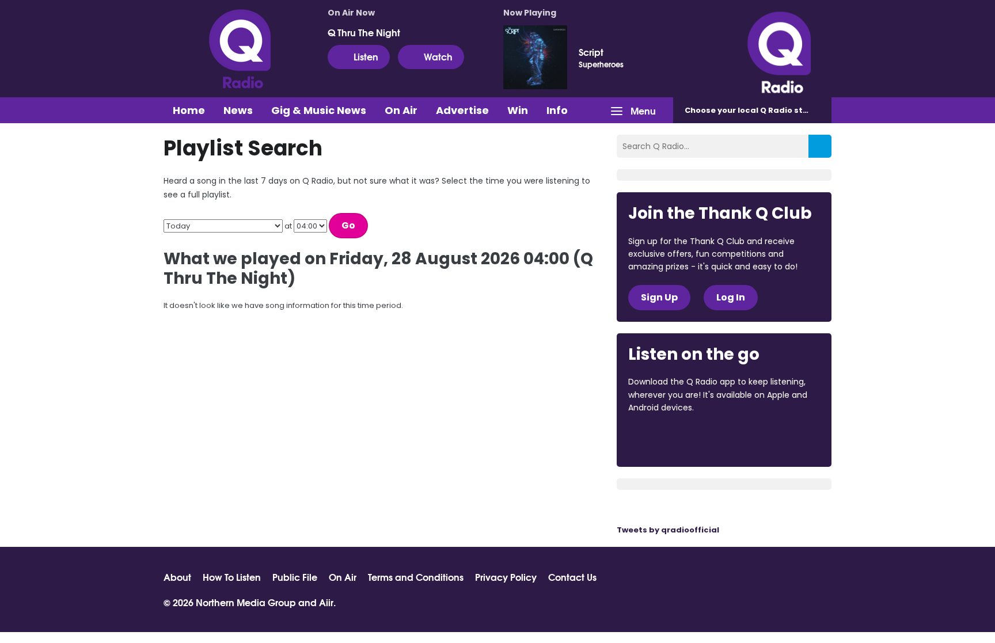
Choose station (755, 110)
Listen (366, 56)
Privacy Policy (506, 577)
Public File (294, 577)
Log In (730, 297)
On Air (401, 110)
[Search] (819, 146)
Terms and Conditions (416, 577)
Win (517, 110)
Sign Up (659, 297)
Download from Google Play (769, 439)
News (238, 110)
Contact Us (572, 577)
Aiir (326, 602)
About (177, 577)
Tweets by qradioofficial (668, 529)
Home (189, 110)
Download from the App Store (673, 439)
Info (557, 110)
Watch (438, 56)
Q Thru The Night (364, 32)
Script (591, 52)
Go (348, 225)
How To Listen (232, 577)
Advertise (462, 110)
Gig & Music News (318, 110)
